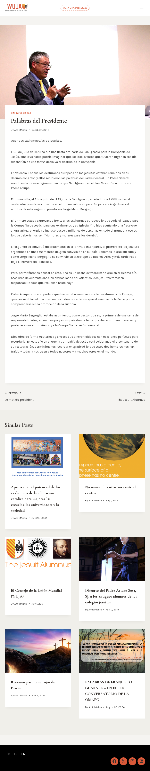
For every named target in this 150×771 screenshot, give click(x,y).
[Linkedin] (141, 761)
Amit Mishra (21, 129)
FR (16, 754)
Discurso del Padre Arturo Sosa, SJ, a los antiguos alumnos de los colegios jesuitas (111, 596)
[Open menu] (141, 8)
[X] (123, 761)
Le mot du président (19, 396)
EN (23, 754)
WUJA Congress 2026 (75, 7)
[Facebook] (114, 761)
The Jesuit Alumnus (131, 396)
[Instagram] (132, 761)
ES (8, 754)
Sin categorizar (21, 113)
